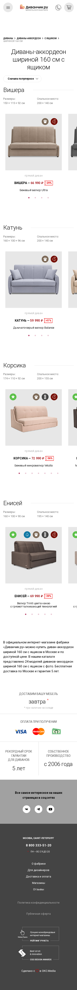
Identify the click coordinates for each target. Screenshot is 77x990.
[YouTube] (50, 809)
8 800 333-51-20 (58, 7)
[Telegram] (38, 809)
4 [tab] (48, 197)
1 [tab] (29, 197)
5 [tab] (45, 473)
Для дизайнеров (38, 870)
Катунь (22, 320)
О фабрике (39, 863)
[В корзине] (69, 7)
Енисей (22, 596)
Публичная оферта (38, 913)
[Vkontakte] (26, 809)
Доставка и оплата (38, 876)
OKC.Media (49, 970)
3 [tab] (41, 197)
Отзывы (38, 889)
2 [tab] (35, 197)
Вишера (22, 183)
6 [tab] (51, 473)
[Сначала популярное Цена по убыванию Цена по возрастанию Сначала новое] (22, 78)
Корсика (22, 458)
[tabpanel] (33, 153)
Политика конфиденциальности (38, 902)
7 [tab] (57, 473)
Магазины (38, 883)
